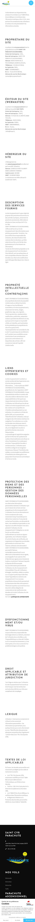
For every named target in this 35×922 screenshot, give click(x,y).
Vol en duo (8, 882)
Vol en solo (8, 878)
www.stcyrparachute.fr (14, 164)
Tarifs (7, 889)
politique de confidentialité (20, 597)
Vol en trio (8, 885)
